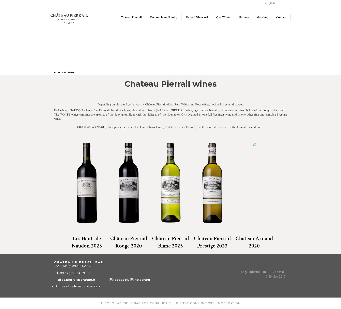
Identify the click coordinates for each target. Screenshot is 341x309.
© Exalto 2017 (275, 276)
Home (57, 72)
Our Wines (70, 72)
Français (281, 3)
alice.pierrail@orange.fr (241, 3)
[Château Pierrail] (119, 280)
